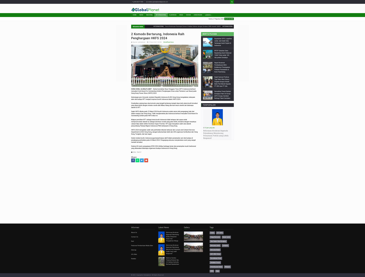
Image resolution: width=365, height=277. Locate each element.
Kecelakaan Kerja (216, 258)
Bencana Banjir (215, 250)
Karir (132, 241)
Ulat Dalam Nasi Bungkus (218, 241)
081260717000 (138, 2)
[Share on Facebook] (133, 160)
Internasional (161, 15)
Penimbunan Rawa (216, 267)
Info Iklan (134, 254)
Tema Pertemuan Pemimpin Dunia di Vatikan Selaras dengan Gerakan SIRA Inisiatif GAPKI (175, 26)
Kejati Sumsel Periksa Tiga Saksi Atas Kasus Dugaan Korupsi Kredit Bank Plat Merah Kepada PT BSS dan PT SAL (222, 69)
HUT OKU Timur (215, 254)
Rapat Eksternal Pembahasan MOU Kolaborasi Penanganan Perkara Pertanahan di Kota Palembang (222, 55)
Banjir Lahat (226, 237)
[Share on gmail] (146, 160)
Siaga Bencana (215, 237)
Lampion (225, 245)
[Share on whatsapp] (137, 160)
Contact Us (134, 237)
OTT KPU (220, 233)
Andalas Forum (215, 262)
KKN (212, 271)
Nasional (149, 15)
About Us (134, 232)
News (141, 15)
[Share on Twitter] (142, 160)
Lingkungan (198, 15)
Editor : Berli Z (136, 152)
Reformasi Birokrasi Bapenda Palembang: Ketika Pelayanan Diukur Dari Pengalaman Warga (172, 237)
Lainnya (208, 15)
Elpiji (217, 271)
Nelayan (227, 267)
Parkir (212, 233)
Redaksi (133, 259)
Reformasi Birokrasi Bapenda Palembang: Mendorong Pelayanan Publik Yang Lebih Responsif (173, 249)
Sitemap (133, 250)
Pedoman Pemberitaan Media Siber (142, 245)
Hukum (188, 15)
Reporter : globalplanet (139, 42)
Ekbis (181, 15)
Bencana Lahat (215, 245)
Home (134, 15)
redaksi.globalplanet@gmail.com (158, 2)
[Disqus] (164, 191)
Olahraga (172, 15)
